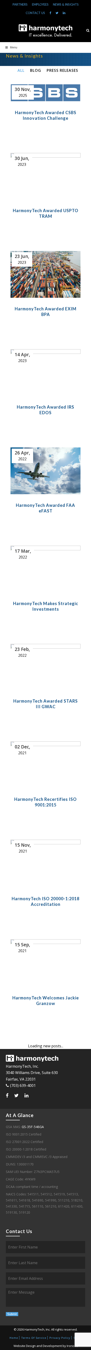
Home (14, 1337)
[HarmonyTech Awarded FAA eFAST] (45, 470)
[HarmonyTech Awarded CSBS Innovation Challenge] (45, 93)
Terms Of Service (33, 1337)
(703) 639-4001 (23, 1085)
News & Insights (66, 4)
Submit (12, 1314)
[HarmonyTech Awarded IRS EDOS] (45, 372)
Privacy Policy (59, 1337)
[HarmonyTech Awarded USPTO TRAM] (45, 176)
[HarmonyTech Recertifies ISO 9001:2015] (45, 764)
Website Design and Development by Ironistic (46, 1346)
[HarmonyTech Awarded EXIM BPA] (45, 274)
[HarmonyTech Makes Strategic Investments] (45, 569)
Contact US (35, 13)
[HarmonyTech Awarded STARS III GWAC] (45, 667)
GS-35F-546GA (33, 1127)
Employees (40, 4)
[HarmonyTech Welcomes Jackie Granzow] (45, 963)
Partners (20, 4)
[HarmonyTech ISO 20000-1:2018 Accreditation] (45, 864)
